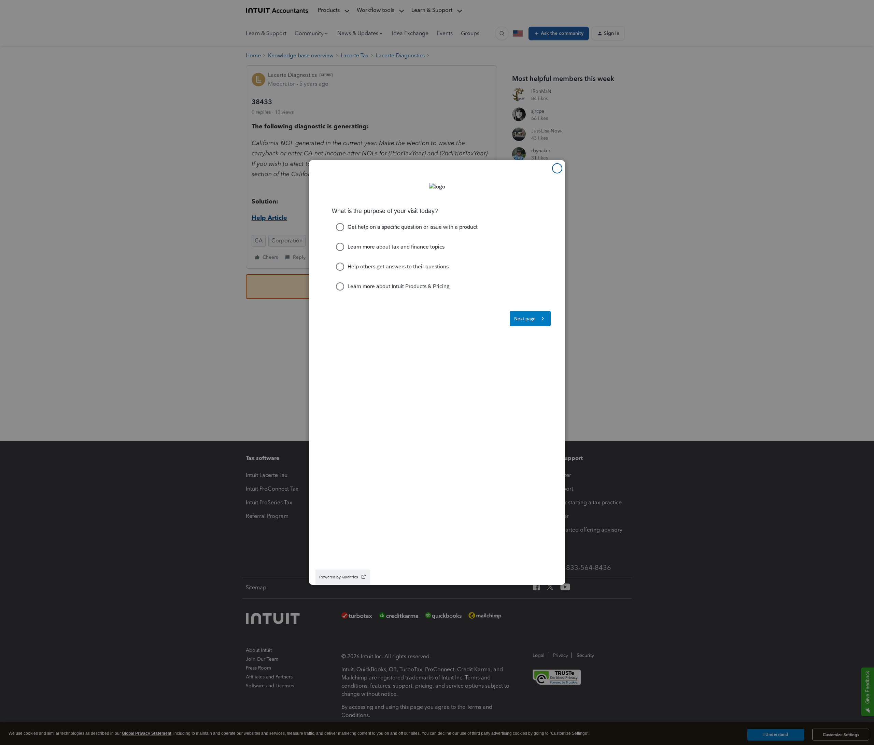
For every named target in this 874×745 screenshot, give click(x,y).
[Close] (557, 168)
